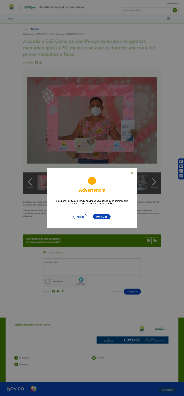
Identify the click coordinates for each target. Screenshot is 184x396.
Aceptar (80, 217)
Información (101, 217)
